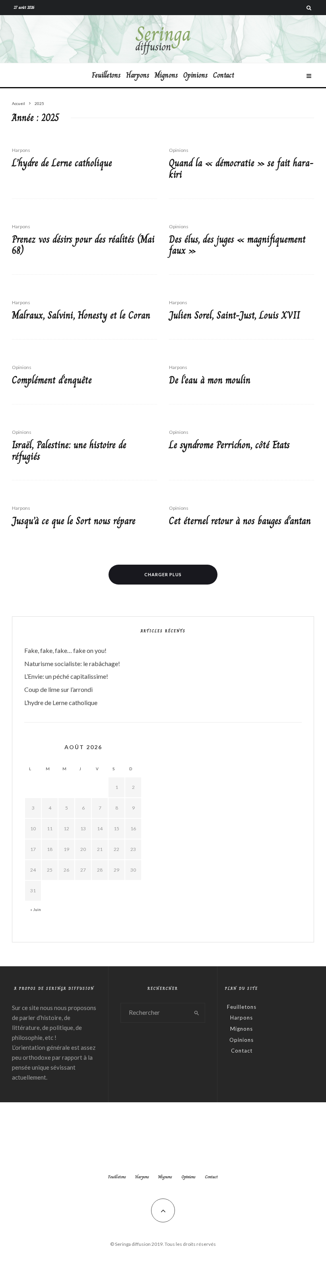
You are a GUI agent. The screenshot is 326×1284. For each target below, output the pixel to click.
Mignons (166, 75)
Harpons (137, 75)
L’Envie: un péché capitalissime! (66, 676)
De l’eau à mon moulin (209, 380)
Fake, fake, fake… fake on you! (65, 650)
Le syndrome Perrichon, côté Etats (229, 445)
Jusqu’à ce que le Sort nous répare (74, 521)
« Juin (35, 909)
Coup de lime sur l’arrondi (58, 689)
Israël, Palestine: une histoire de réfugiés (69, 450)
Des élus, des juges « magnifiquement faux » (237, 245)
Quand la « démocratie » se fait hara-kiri (241, 169)
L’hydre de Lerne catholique (62, 163)
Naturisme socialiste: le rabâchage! (72, 663)
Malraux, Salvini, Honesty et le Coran (81, 315)
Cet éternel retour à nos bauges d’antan (240, 521)
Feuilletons (106, 75)
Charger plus (163, 574)
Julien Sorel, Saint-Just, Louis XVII (234, 315)
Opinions (195, 75)
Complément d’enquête (52, 380)
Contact (223, 75)
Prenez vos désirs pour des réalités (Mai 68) (83, 245)
